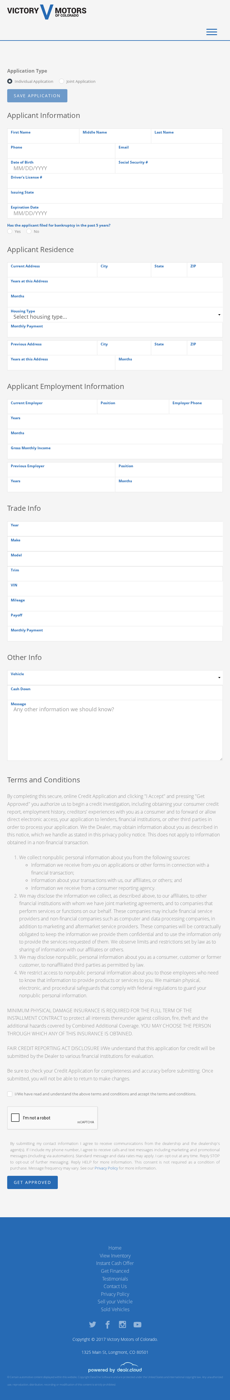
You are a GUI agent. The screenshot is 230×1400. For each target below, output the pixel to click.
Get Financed (115, 1271)
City (104, 266)
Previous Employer (27, 465)
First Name (21, 132)
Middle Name (95, 132)
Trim (15, 570)
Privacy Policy (106, 1168)
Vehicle (17, 673)
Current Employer (27, 402)
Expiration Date (25, 207)
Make (15, 540)
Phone (16, 147)
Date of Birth (22, 162)
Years (15, 417)
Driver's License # (26, 177)
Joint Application (81, 81)
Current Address (25, 266)
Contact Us (115, 1286)
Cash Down (21, 688)
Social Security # (133, 162)
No (36, 231)
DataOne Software (101, 1377)
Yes (18, 231)
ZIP (193, 266)
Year (15, 525)
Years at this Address (29, 281)
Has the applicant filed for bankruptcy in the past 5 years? (59, 225)
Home (115, 1248)
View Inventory (115, 1255)
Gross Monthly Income (31, 447)
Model (16, 555)
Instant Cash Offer (115, 1263)
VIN (14, 585)
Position (108, 402)
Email (124, 147)
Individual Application (34, 81)
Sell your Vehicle (115, 1301)
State (159, 266)
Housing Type (23, 311)
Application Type (27, 71)
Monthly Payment (27, 326)
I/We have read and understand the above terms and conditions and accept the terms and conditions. (105, 1094)
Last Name (164, 132)
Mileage (18, 600)
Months (17, 296)
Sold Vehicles (115, 1309)
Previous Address (26, 344)
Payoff (16, 615)
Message (18, 703)
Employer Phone (187, 402)
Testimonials (115, 1278)
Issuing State (22, 192)
